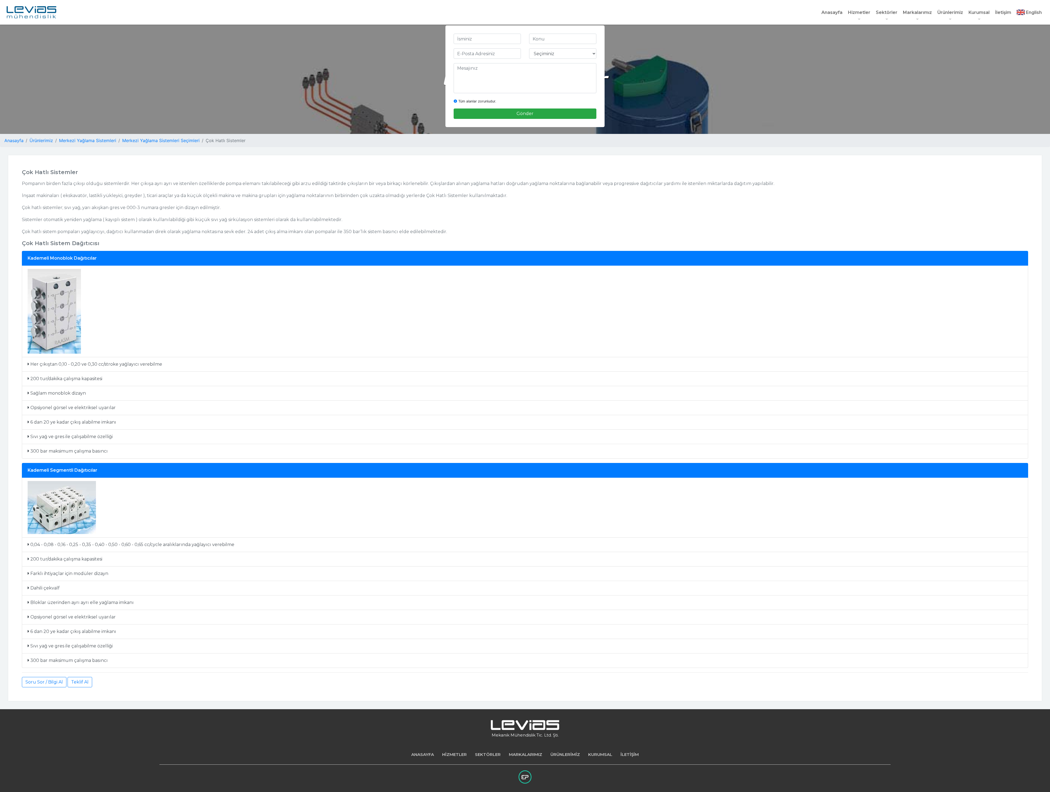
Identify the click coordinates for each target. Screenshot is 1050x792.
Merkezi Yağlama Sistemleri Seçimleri (161, 140)
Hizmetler (859, 12)
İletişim (1003, 12)
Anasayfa (831, 12)
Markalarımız (917, 12)
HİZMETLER (454, 754)
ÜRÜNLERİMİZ (565, 754)
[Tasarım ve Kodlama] (525, 777)
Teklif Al (80, 682)
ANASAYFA (422, 754)
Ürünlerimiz (950, 12)
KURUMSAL (600, 754)
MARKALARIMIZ (525, 754)
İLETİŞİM (629, 754)
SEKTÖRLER (488, 754)
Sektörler (886, 12)
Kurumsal (979, 12)
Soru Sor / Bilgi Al (44, 682)
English (1033, 12)
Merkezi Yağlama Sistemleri (87, 140)
